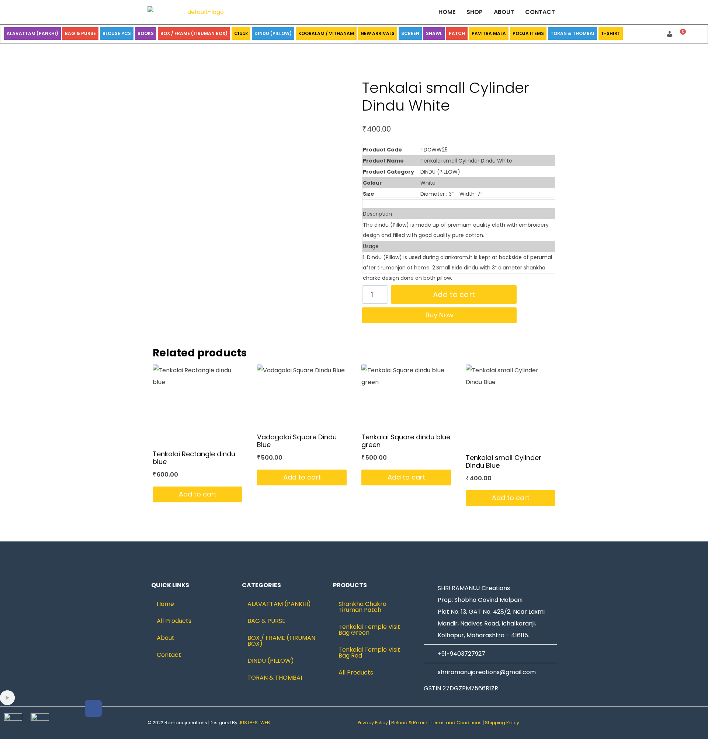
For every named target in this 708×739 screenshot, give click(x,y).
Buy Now (440, 315)
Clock (241, 33)
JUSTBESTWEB (254, 722)
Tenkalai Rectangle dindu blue (194, 458)
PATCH (457, 33)
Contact (540, 12)
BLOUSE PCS (117, 33)
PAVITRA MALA (489, 33)
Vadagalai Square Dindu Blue (297, 441)
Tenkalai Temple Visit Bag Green (369, 630)
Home (446, 12)
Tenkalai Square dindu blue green (405, 441)
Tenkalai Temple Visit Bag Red (369, 652)
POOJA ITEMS (528, 33)
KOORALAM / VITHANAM (326, 33)
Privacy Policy (373, 722)
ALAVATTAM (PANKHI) (32, 33)
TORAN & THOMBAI (572, 33)
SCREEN (410, 33)
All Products (174, 621)
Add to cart (454, 294)
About (504, 12)
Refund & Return (409, 722)
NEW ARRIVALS (377, 33)
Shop (474, 12)
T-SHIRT (610, 33)
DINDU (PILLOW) (273, 33)
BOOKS (146, 33)
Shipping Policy (502, 722)
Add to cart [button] (197, 494)
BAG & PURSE (80, 33)
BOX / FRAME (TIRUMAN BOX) (194, 33)
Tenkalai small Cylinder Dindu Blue (503, 461)
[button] (671, 34)
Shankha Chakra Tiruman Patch (362, 607)
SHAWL (434, 33)
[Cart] (681, 34)
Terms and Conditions (456, 722)
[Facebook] (93, 708)
